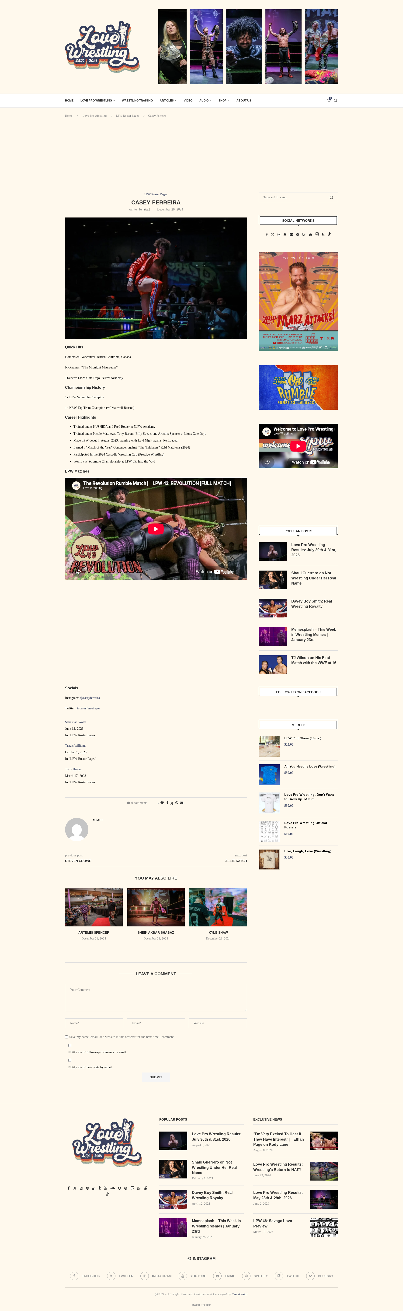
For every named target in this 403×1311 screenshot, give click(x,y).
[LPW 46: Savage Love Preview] (324, 1227)
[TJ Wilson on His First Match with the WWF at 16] (273, 664)
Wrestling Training (137, 100)
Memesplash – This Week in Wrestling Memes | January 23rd (313, 634)
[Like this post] (162, 803)
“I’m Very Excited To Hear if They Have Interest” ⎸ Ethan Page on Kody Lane (278, 1139)
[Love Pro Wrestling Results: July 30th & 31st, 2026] (273, 551)
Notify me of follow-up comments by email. (97, 1052)
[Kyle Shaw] (218, 907)
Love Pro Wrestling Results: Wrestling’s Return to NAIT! (278, 1166)
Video (188, 100)
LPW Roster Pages (127, 115)
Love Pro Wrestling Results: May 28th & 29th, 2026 (278, 1195)
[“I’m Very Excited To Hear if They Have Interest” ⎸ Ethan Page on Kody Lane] (324, 1141)
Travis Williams (75, 745)
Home (69, 115)
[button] (156, 948)
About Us (243, 100)
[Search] (335, 100)
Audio (203, 100)
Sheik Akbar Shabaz (156, 932)
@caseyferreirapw (88, 708)
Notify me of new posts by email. (90, 1067)
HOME (69, 100)
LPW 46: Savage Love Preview (272, 1223)
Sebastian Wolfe (75, 722)
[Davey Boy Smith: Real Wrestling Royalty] (273, 608)
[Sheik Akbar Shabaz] (156, 907)
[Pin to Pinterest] (176, 803)
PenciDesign (240, 1294)
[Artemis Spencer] (94, 907)
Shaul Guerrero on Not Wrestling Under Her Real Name (313, 578)
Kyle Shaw (218, 932)
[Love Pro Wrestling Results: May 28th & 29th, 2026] (324, 1199)
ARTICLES (167, 100)
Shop (222, 100)
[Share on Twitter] (172, 803)
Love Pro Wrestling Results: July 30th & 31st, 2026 (313, 550)
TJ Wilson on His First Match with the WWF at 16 (313, 660)
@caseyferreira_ (90, 698)
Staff (146, 209)
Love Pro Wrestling (96, 100)
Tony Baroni (73, 769)
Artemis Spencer (93, 932)
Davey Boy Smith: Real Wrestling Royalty (311, 603)
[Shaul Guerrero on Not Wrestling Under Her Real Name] (273, 580)
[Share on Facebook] (167, 803)
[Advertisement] (201, 155)
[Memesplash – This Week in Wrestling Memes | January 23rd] (273, 636)
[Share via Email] (181, 803)
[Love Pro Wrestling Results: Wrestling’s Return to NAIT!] (324, 1171)
